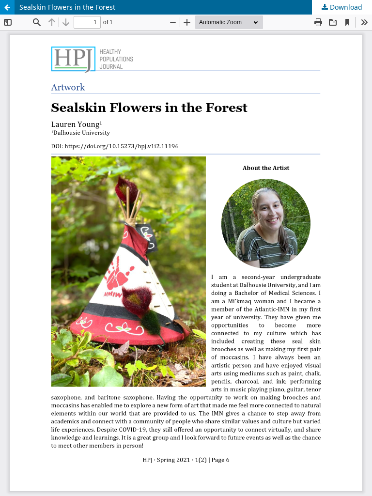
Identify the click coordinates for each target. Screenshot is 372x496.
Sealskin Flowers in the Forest (67, 7)
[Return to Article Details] (7, 7)
